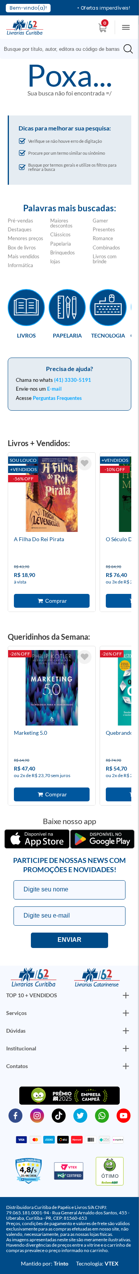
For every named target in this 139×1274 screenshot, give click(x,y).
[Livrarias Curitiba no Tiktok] (59, 1115)
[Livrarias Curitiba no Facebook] (15, 1115)
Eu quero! (69, 940)
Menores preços (25, 238)
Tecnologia (108, 335)
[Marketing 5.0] (52, 689)
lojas (55, 261)
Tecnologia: (97, 1263)
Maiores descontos (61, 223)
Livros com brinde (105, 258)
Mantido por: (44, 1263)
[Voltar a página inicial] (24, 26)
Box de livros (22, 247)
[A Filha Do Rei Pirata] (52, 495)
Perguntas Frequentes (57, 398)
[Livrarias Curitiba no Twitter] (80, 1115)
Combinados (106, 247)
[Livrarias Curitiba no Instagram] (37, 1115)
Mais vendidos (23, 256)
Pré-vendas (20, 220)
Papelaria (60, 244)
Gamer (100, 220)
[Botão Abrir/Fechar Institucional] (126, 995)
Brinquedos (62, 252)
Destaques (20, 229)
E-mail (54, 389)
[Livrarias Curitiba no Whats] (102, 1115)
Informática (20, 265)
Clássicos (60, 234)
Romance (103, 238)
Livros (26, 335)
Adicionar (52, 601)
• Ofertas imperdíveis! (103, 8)
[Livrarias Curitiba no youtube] (124, 1115)
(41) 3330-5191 (72, 380)
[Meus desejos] (85, 463)
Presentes (104, 229)
